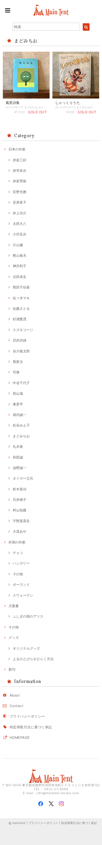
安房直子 (19, 202)
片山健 (18, 245)
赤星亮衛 (19, 181)
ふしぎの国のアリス (28, 616)
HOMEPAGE (20, 737)
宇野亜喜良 (21, 521)
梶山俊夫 (19, 255)
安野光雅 (19, 192)
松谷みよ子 (21, 425)
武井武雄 (19, 340)
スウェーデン (23, 595)
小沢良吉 (19, 234)
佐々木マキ (21, 298)
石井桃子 (19, 499)
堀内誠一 (19, 415)
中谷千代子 (21, 383)
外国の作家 (17, 542)
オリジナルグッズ (26, 648)
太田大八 (19, 223)
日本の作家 (17, 149)
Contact (16, 706)
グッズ (13, 637)
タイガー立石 (23, 478)
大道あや (19, 531)
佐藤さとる (21, 308)
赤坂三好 (19, 160)
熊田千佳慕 (21, 287)
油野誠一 (19, 468)
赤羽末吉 (19, 170)
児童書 (13, 606)
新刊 (11, 669)
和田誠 (18, 457)
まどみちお (21, 436)
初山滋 (18, 393)
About (15, 695)
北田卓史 (19, 277)
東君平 (18, 404)
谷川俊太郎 (21, 351)
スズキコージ (23, 330)
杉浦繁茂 (19, 319)
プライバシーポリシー (27, 716)
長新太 (18, 361)
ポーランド (21, 584)
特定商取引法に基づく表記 (31, 727)
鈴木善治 (19, 489)
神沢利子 (19, 266)
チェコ (18, 553)
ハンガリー (21, 563)
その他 (18, 574)
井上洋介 (19, 213)
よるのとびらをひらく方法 (33, 659)
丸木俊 (18, 446)
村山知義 (19, 510)
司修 (16, 372)
